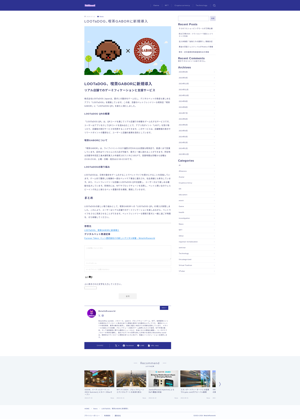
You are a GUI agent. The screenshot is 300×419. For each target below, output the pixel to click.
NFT (167, 5)
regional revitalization (188, 242)
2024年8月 (183, 107)
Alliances (183, 171)
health (181, 212)
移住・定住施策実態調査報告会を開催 (194, 52)
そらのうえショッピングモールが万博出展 (196, 28)
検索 (212, 18)
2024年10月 (184, 95)
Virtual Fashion (185, 265)
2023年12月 (184, 154)
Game (156, 5)
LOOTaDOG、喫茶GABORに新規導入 (101, 230)
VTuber (182, 271)
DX (180, 189)
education (183, 195)
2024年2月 (183, 142)
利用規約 (107, 416)
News (102, 16)
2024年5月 (183, 125)
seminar (182, 247)
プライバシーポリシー (92, 416)
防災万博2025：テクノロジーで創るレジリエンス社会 (196, 35)
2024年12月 (184, 84)
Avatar (181, 177)
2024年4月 (183, 131)
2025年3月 (183, 78)
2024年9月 (183, 101)
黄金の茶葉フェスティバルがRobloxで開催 (196, 47)
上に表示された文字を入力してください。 (103, 284)
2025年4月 (183, 72)
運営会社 (118, 416)
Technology (201, 5)
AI (180, 165)
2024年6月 (183, 119)
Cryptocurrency (182, 5)
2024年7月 (183, 113)
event (181, 200)
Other (181, 236)
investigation (184, 218)
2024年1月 (183, 148)
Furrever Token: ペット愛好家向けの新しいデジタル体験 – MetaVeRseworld (119, 238)
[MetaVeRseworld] (90, 5)
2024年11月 (184, 90)
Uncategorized (185, 259)
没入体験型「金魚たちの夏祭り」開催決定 (196, 41)
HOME (87, 409)
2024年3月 (183, 137)
